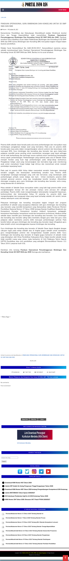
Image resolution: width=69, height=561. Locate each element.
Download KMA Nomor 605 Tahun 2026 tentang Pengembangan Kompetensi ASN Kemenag (36, 489)
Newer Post (25, 419)
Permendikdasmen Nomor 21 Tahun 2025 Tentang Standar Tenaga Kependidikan (30, 526)
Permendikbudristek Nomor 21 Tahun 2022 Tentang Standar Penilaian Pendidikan (31, 543)
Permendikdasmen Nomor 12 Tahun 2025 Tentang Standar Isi (24, 513)
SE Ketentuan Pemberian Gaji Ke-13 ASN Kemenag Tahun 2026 (26, 496)
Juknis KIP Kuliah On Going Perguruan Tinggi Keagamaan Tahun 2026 (29, 486)
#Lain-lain (33, 360)
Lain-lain (3, 17)
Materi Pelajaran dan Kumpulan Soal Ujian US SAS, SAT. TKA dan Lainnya (33, 377)
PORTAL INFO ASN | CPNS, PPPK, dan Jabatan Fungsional (34, 552)
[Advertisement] (33, 282)
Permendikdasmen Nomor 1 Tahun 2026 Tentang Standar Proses (25, 518)
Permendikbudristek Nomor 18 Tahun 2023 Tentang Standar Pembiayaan (28, 539)
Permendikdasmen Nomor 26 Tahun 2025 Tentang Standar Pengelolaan (28, 535)
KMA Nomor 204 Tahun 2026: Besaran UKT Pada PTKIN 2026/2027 (27, 499)
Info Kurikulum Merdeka (24, 443)
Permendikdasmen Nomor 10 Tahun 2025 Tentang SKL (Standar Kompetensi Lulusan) (32, 522)
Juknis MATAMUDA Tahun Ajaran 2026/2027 (20, 493)
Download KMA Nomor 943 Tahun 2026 (18, 482)
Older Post (33, 419)
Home (42, 419)
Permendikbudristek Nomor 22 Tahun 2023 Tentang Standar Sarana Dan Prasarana (31, 530)
